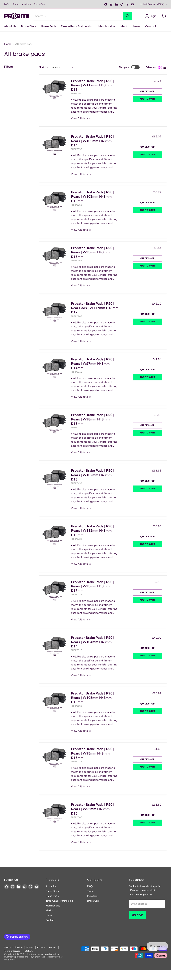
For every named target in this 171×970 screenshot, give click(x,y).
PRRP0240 (76, 427)
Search (7, 947)
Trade (15, 4)
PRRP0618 (76, 371)
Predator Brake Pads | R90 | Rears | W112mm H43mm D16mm (92, 530)
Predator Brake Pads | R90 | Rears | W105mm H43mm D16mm (92, 697)
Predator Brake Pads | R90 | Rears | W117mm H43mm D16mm (92, 85)
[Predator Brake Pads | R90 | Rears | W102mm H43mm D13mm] (54, 200)
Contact (150, 26)
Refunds (53, 947)
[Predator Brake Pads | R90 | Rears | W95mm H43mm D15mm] (54, 256)
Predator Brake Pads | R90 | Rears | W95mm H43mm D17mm (92, 586)
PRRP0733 (76, 539)
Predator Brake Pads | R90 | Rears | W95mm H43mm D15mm (92, 252)
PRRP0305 (76, 817)
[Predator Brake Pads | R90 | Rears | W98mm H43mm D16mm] (54, 423)
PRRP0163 (76, 705)
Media (124, 26)
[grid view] (159, 67)
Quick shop (147, 91)
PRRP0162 (76, 260)
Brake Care (39, 4)
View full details (81, 118)
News (136, 26)
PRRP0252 (76, 204)
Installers (26, 4)
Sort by (43, 67)
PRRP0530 (76, 149)
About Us (10, 26)
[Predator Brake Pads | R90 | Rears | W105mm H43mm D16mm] (54, 702)
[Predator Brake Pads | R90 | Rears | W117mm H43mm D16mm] (54, 89)
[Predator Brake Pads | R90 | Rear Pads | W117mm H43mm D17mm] (54, 312)
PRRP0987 (76, 316)
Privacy (30, 947)
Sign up (137, 915)
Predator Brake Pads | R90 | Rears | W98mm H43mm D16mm (92, 419)
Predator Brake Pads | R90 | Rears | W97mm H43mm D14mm (92, 363)
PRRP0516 (76, 650)
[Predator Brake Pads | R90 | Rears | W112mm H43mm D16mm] (54, 535)
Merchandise (106, 26)
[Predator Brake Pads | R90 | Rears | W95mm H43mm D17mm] (54, 590)
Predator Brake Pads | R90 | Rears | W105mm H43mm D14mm (92, 141)
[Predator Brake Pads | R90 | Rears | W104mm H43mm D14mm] (54, 646)
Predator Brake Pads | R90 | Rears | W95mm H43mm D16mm (92, 753)
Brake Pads (48, 26)
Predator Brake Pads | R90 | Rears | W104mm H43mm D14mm (92, 642)
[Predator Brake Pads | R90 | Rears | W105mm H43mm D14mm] (54, 145)
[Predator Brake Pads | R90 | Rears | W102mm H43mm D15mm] (54, 479)
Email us (19, 947)
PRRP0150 (76, 93)
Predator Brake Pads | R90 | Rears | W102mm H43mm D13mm (92, 196)
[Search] (127, 16)
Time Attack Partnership (77, 26)
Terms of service (12, 950)
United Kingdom (152, 4)
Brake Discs (28, 26)
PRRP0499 (76, 483)
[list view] (164, 67)
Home (8, 44)
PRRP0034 (76, 594)
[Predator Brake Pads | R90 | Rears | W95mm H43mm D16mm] (54, 757)
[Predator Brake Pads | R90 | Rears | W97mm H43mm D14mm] (54, 368)
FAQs (6, 4)
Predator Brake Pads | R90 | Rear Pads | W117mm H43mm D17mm (95, 308)
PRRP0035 (76, 761)
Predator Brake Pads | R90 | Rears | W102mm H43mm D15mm (92, 475)
